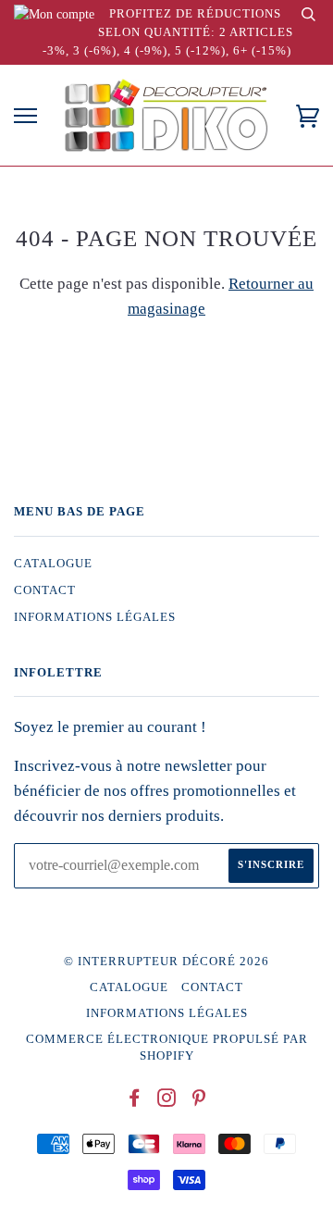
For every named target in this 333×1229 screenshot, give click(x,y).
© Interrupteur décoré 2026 (166, 961)
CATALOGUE (53, 563)
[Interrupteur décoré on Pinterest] (199, 1101)
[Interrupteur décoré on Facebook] (134, 1101)
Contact (45, 590)
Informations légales (95, 617)
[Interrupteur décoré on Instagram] (167, 1101)
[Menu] (25, 116)
